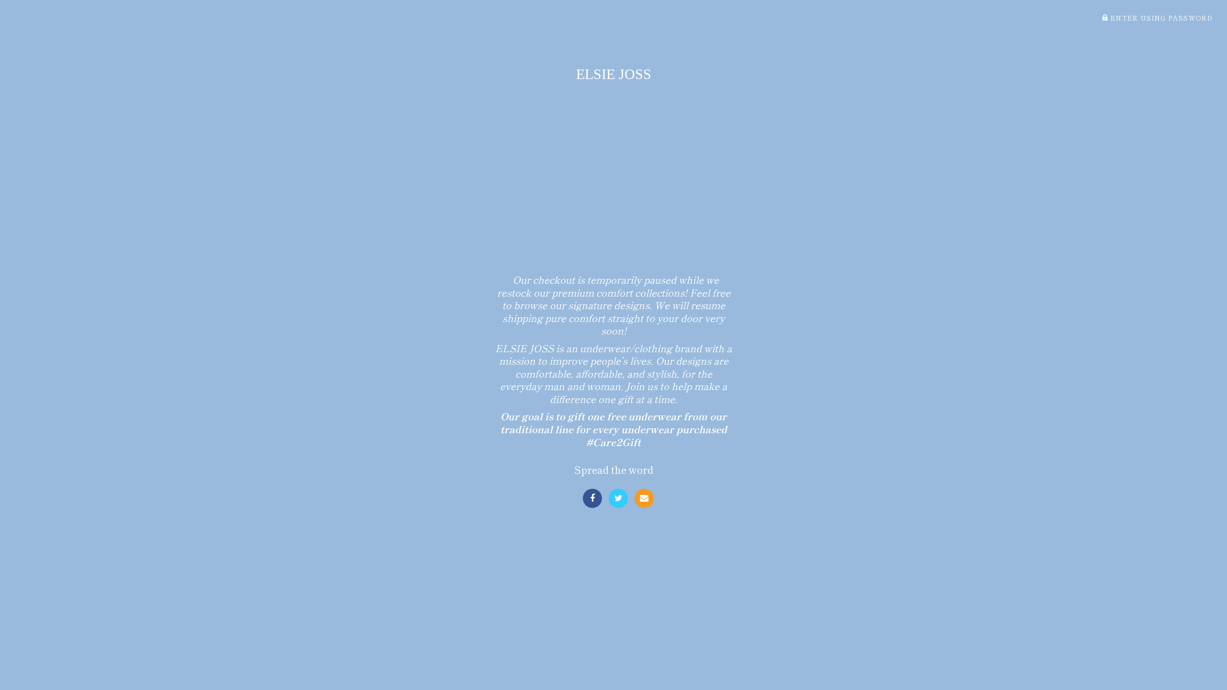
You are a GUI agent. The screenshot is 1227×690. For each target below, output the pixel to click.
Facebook (592, 498)
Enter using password (1160, 18)
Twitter (618, 498)
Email (644, 498)
